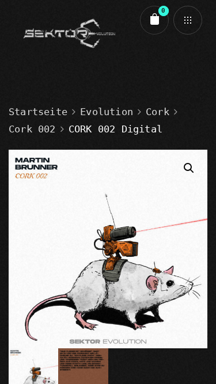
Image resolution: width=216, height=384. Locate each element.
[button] (189, 168)
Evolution (106, 111)
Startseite (38, 111)
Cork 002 (32, 129)
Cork (157, 111)
